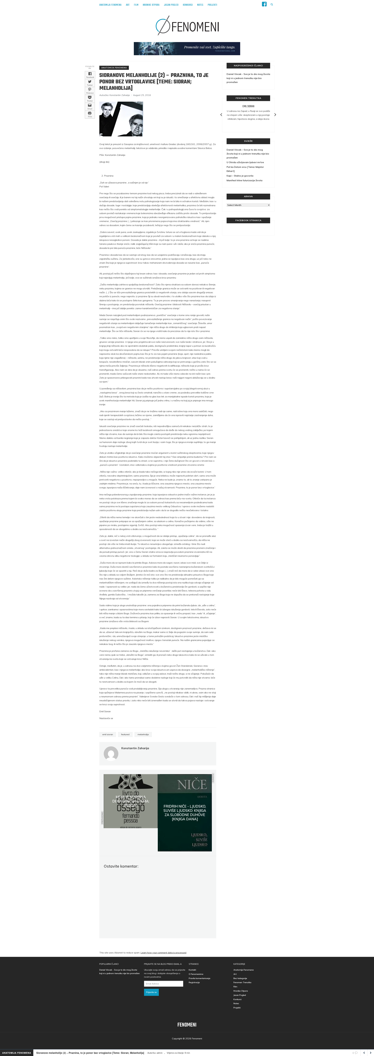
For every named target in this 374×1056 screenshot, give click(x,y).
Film (136, 5)
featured (125, 734)
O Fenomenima (196, 974)
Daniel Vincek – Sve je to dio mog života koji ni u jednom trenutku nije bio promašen (248, 153)
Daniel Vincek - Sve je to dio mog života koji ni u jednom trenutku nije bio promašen (248, 78)
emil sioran (107, 734)
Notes (200, 5)
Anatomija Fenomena (110, 5)
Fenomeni (187, 1025)
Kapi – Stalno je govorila (240, 175)
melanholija (143, 734)
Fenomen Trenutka (242, 982)
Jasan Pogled (171, 5)
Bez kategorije (240, 978)
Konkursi (188, 5)
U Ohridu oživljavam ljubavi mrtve (245, 162)
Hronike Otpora (151, 5)
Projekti (212, 5)
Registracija (194, 982)
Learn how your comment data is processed (163, 952)
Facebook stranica (248, 220)
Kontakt (192, 970)
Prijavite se (151, 992)
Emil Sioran (248, 106)
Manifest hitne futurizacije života (244, 180)
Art (128, 5)
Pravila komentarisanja (199, 978)
